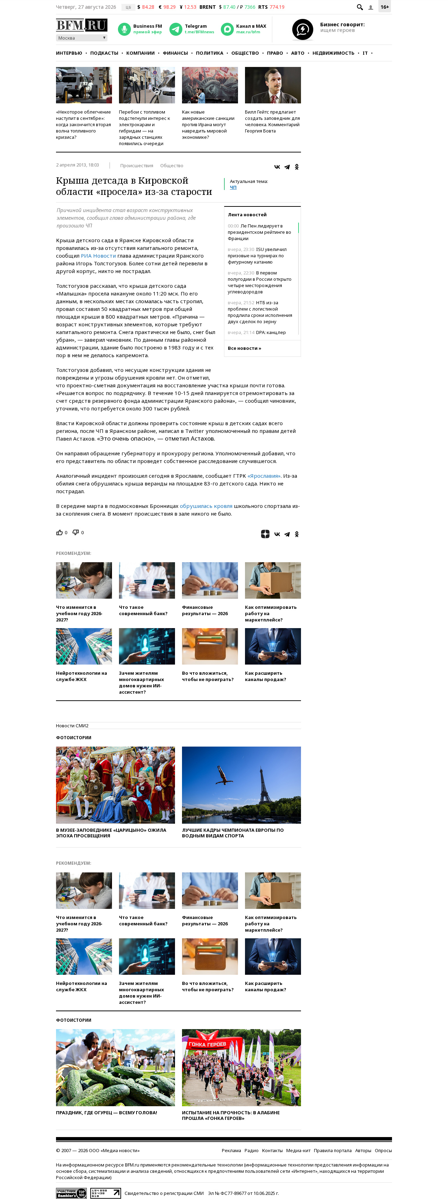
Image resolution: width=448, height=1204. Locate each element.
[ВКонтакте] (277, 167)
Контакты (272, 1150)
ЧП (233, 187)
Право (275, 53)
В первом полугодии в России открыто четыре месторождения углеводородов (260, 282)
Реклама (231, 1150)
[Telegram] (287, 167)
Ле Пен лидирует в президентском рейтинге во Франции (259, 232)
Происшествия (136, 165)
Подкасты (104, 53)
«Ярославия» (264, 475)
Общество (245, 53)
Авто (297, 53)
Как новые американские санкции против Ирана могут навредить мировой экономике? (208, 124)
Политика (209, 53)
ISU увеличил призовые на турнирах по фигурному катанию (257, 255)
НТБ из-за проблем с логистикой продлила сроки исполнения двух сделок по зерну (260, 312)
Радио (252, 1150)
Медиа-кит (298, 1150)
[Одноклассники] (297, 167)
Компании (140, 53)
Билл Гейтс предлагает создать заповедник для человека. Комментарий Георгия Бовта (272, 121)
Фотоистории (73, 738)
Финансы (175, 53)
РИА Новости (98, 255)
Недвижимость (334, 53)
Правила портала (333, 1150)
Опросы (383, 1150)
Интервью (69, 53)
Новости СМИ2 (72, 725)
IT (365, 53)
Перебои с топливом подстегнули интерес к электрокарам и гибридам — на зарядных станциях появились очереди (144, 128)
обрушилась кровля (206, 505)
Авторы (363, 1150)
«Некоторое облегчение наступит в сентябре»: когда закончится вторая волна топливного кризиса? (83, 124)
